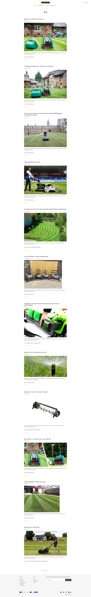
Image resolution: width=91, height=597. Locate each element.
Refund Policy (22, 585)
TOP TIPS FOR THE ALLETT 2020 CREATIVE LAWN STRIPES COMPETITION (45, 209)
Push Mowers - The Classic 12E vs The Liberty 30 (37, 439)
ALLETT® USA (69, 594)
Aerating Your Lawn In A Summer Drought (35, 392)
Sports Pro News (37, 342)
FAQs (34, 579)
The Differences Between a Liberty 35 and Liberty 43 (38, 66)
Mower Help (35, 580)
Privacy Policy (22, 583)
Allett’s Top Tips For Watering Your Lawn (35, 352)
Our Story (21, 579)
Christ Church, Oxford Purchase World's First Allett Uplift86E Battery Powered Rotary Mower (43, 114)
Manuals (34, 582)
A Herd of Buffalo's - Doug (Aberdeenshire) (36, 256)
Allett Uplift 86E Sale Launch (32, 162)
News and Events (31, 56)
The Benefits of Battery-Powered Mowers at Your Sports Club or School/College (42, 304)
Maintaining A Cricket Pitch (31, 527)
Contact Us (22, 580)
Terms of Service (23, 582)
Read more (26, 59)
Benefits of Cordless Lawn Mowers (33, 19)
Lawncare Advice (31, 247)
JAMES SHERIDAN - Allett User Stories (35, 482)
